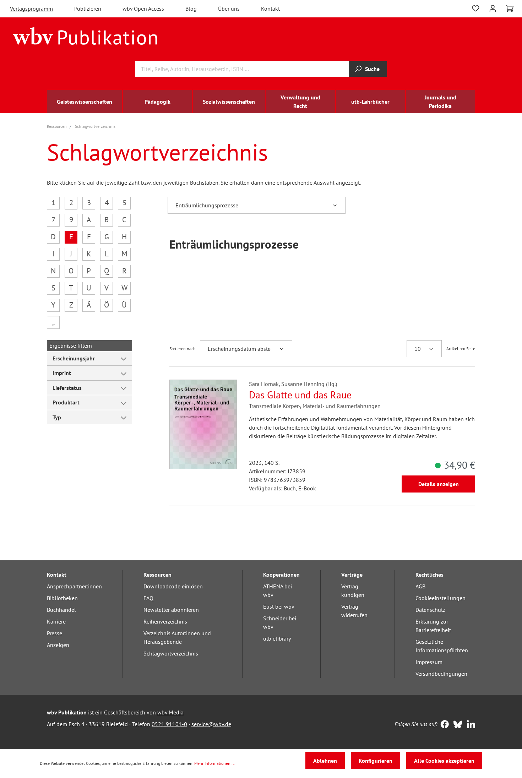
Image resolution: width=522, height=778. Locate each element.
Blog (191, 8)
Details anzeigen (438, 484)
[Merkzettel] (475, 7)
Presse (54, 633)
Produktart (66, 402)
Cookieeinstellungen (440, 598)
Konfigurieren (375, 760)
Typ (57, 417)
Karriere (56, 621)
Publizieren (87, 8)
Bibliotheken (62, 598)
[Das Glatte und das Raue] (203, 424)
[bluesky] (456, 725)
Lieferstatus (67, 387)
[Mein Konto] (492, 7)
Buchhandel (61, 609)
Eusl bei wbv (278, 606)
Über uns (229, 8)
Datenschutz (430, 609)
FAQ (148, 598)
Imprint (62, 372)
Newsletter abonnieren (171, 609)
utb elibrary (277, 638)
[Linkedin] (469, 725)
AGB (420, 586)
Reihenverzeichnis (165, 621)
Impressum (428, 661)
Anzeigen (58, 644)
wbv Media (170, 712)
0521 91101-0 (169, 724)
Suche (372, 68)
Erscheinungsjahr (74, 358)
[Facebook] (443, 725)
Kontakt (270, 8)
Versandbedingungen (441, 673)
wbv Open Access (143, 8)
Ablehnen (325, 760)
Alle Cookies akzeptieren (444, 760)
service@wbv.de (211, 724)
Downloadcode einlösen (173, 586)
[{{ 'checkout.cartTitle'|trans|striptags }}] (510, 8)
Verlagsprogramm (31, 8)
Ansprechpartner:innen (74, 586)
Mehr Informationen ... (214, 763)
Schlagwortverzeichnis (170, 653)
